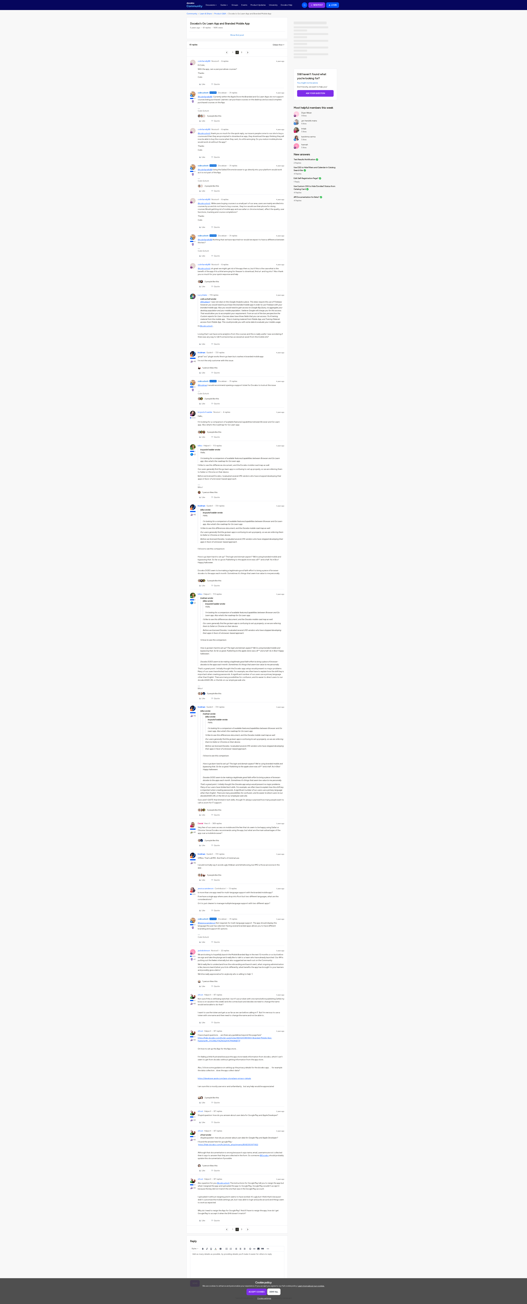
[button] (316, 5)
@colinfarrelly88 (205, 97)
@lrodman (202, 385)
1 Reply (297, 182)
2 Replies (297, 163)
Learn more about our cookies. (311, 1286)
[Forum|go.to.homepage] (194, 5)
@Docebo (264, 1155)
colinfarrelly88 (204, 61)
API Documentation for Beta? (306, 197)
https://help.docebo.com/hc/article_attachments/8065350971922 (228, 1144)
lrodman (201, 352)
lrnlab (303, 129)
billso (200, 446)
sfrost (200, 995)
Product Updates (258, 5)
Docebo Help (286, 5)
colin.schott (203, 93)
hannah (304, 145)
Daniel (200, 823)
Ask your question (315, 93)
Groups (235, 5)
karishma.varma (308, 137)
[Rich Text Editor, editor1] (237, 1265)
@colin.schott (204, 133)
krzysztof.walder (205, 412)
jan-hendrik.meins (309, 121)
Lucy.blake (202, 295)
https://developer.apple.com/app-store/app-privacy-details (224, 1078)
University (273, 5)
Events (244, 5)
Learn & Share (206, 13)
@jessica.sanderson (206, 923)
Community (192, 13)
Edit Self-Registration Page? (306, 178)
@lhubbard (205, 302)
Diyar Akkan (306, 113)
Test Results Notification (304, 159)
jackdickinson (204, 950)
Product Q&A (220, 13)
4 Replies (298, 174)
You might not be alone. (307, 83)
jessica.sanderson (206, 888)
